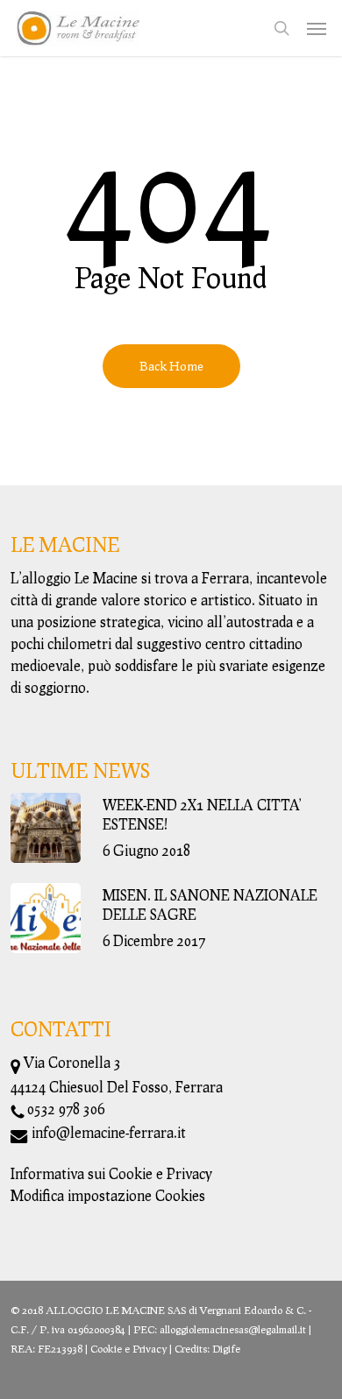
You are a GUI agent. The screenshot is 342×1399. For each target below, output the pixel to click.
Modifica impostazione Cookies (108, 1195)
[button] (316, 28)
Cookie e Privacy (128, 1348)
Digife (226, 1348)
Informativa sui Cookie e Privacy (111, 1173)
